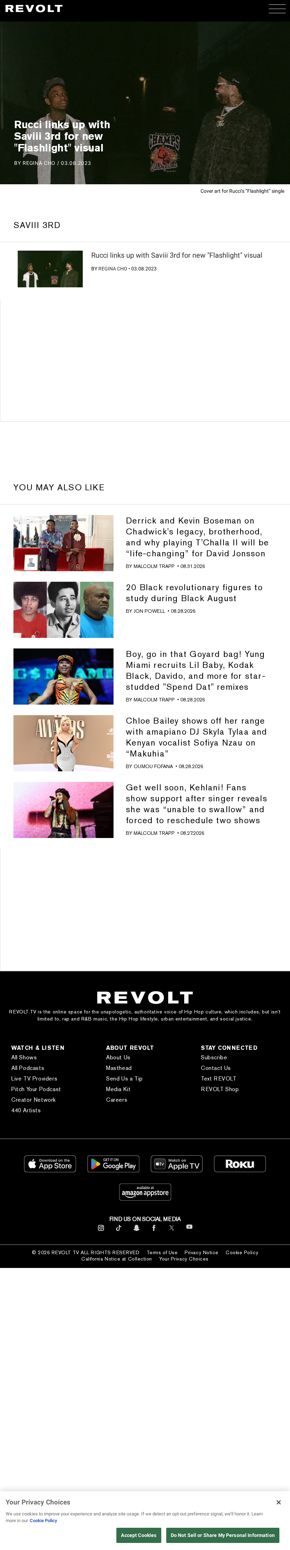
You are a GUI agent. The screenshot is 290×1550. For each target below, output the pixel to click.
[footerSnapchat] (136, 1231)
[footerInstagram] (101, 1231)
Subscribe (214, 1057)
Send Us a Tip (124, 1078)
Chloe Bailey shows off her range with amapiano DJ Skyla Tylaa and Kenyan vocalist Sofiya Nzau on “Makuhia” (196, 737)
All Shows (24, 1057)
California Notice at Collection (116, 1258)
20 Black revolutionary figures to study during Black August (194, 593)
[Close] (278, 1502)
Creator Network (33, 1099)
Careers (116, 1099)
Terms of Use (162, 1252)
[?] (50, 269)
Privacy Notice (202, 1252)
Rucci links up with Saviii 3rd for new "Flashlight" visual (176, 255)
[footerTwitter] (172, 1231)
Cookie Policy (242, 1252)
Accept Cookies (138, 1535)
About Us (118, 1057)
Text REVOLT (219, 1078)
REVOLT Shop (220, 1089)
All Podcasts (27, 1068)
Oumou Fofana (153, 766)
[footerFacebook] (154, 1231)
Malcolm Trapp (154, 566)
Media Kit (118, 1089)
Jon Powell (149, 611)
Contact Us (216, 1068)
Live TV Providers (34, 1078)
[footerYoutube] (189, 1231)
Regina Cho (112, 268)
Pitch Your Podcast (36, 1089)
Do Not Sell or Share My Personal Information (223, 1535)
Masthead (119, 1068)
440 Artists (26, 1110)
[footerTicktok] (118, 1231)
